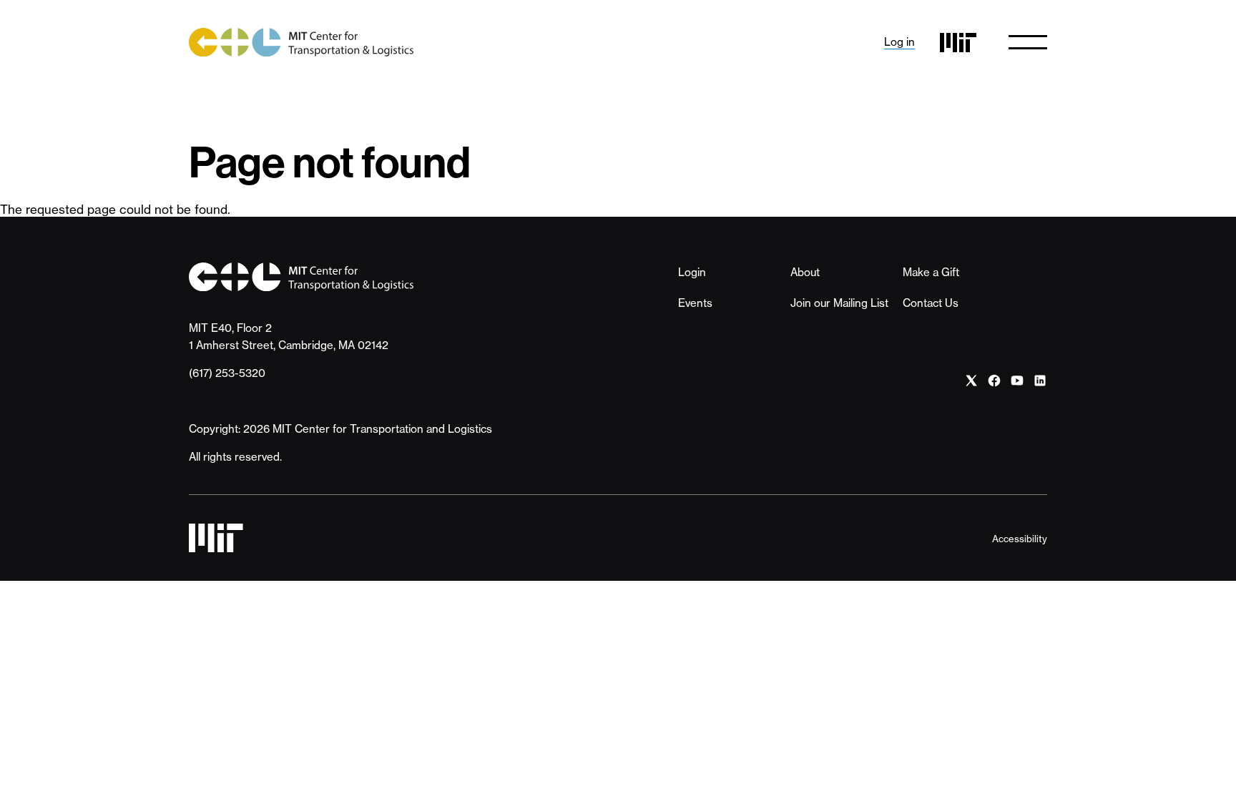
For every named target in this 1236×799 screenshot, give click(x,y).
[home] (301, 42)
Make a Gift (931, 272)
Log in (899, 42)
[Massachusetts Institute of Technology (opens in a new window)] (958, 42)
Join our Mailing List (839, 303)
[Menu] (1028, 42)
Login (692, 272)
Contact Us (930, 303)
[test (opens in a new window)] (971, 380)
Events (695, 303)
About (805, 272)
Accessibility (1019, 538)
